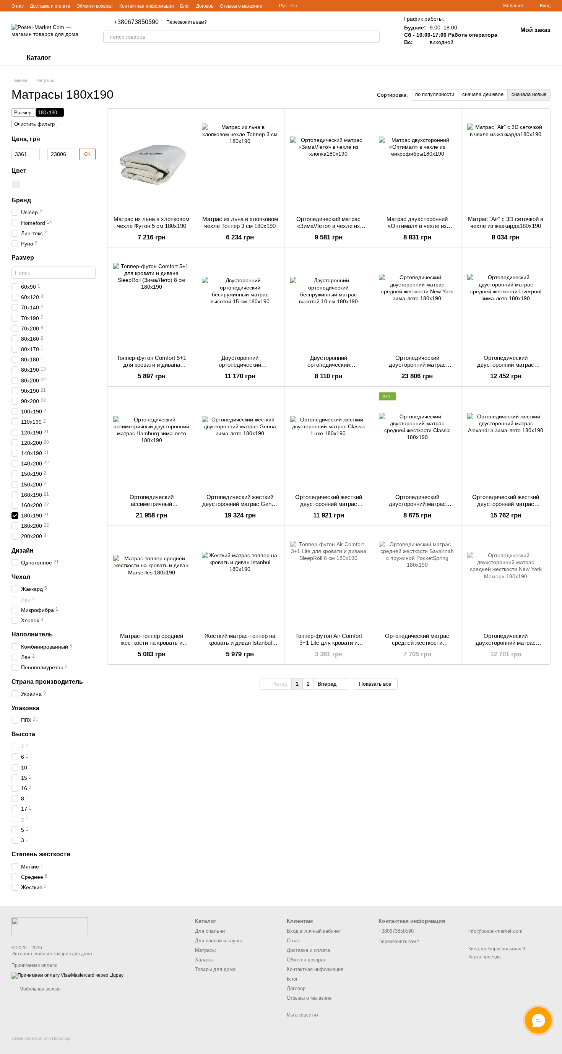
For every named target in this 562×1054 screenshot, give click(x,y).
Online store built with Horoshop (40, 1038)
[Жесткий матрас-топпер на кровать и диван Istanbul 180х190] (240, 579)
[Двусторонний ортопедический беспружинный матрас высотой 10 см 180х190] (328, 301)
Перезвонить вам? (186, 22)
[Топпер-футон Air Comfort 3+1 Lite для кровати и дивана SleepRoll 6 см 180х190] (328, 579)
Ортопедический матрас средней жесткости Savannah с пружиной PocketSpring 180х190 (417, 646)
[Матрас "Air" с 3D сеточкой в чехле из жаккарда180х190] (505, 162)
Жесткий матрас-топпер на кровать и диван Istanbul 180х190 (240, 643)
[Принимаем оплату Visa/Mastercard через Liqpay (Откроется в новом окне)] (67, 975)
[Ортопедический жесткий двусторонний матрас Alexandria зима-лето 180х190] (505, 440)
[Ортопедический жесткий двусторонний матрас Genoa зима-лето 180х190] (240, 440)
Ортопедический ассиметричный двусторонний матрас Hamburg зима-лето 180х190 (151, 507)
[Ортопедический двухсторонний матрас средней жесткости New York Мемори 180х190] (505, 579)
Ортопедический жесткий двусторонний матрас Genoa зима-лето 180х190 (240, 504)
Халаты (204, 960)
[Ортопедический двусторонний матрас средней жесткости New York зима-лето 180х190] (417, 301)
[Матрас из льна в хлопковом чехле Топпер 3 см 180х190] (240, 162)
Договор (205, 6)
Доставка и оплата (50, 6)
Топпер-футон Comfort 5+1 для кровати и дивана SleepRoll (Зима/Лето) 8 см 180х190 (151, 368)
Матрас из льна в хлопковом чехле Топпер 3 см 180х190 (240, 222)
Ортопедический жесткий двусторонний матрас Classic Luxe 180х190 (328, 504)
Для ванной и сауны (218, 940)
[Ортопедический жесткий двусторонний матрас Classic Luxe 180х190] (328, 440)
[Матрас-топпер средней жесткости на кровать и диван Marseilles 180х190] (151, 579)
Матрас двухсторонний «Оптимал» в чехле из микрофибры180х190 (417, 226)
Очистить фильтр (34, 124)
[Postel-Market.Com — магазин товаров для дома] (49, 926)
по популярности (434, 94)
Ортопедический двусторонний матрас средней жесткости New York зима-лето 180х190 (417, 368)
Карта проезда (484, 957)
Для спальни (210, 931)
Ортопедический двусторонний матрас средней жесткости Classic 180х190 (417, 507)
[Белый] (16, 184)
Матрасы (205, 950)
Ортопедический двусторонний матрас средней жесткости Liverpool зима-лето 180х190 (505, 368)
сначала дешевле (483, 94)
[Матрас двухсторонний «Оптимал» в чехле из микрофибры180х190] (417, 162)
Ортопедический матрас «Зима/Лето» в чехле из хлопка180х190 (328, 226)
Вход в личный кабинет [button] (314, 931)
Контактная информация (146, 6)
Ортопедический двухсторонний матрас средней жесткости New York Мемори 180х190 (506, 646)
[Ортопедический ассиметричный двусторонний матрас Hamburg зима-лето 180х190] (151, 440)
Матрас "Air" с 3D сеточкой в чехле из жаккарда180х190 (505, 222)
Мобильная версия (39, 989)
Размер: (23, 112)
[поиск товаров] (373, 37)
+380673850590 (136, 22)
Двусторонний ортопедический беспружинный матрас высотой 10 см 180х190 (328, 368)
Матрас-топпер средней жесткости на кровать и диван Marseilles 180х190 (151, 643)
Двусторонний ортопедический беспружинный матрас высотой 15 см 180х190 (240, 368)
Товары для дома (215, 969)
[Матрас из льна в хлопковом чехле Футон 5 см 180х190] (151, 162)
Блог (185, 6)
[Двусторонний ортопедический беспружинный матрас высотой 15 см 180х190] (240, 301)
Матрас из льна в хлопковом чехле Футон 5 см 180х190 (151, 222)
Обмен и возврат (94, 6)
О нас (17, 6)
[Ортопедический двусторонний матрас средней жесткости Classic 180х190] (417, 440)
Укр (293, 5)
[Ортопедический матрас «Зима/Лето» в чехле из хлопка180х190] (328, 162)
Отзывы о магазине (241, 6)
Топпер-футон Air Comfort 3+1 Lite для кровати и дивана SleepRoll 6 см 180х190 (328, 646)
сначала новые (529, 94)
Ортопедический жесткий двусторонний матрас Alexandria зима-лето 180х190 (505, 507)
